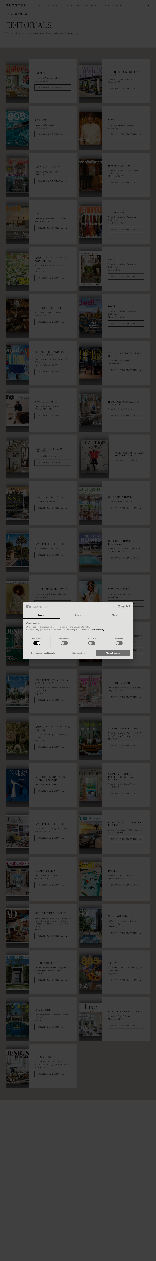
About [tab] (114, 615)
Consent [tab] (41, 615)
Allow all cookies (113, 653)
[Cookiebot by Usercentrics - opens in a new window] (119, 607)
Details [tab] (78, 615)
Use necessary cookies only (43, 653)
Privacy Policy (97, 630)
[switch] (64, 643)
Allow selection (78, 653)
